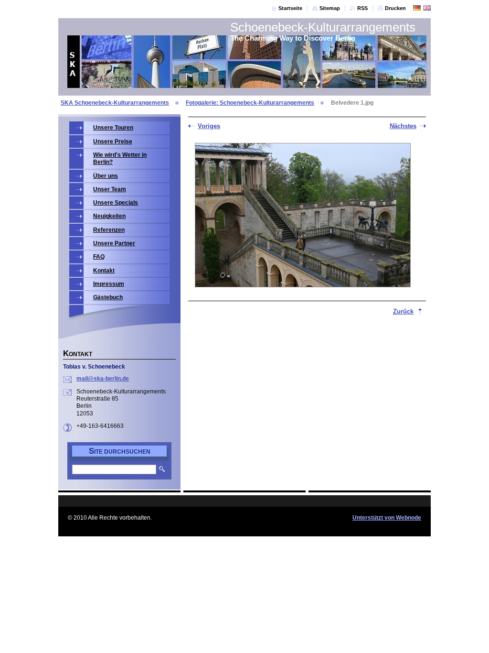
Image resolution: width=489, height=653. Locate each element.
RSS (362, 8)
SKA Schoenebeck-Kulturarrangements (115, 103)
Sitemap (329, 8)
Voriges (209, 126)
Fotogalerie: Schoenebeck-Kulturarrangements (250, 103)
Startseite (290, 8)
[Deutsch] (417, 7)
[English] (427, 7)
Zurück (403, 311)
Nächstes (403, 126)
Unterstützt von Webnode (386, 518)
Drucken (395, 8)
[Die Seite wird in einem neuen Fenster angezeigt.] (303, 216)
